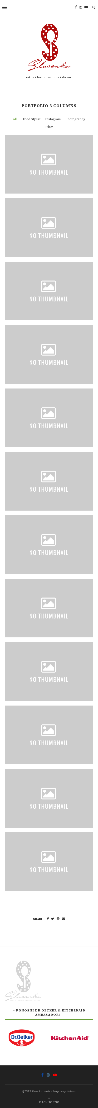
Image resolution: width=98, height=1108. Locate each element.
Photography (75, 119)
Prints (49, 127)
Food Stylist (31, 119)
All (15, 119)
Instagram (53, 119)
